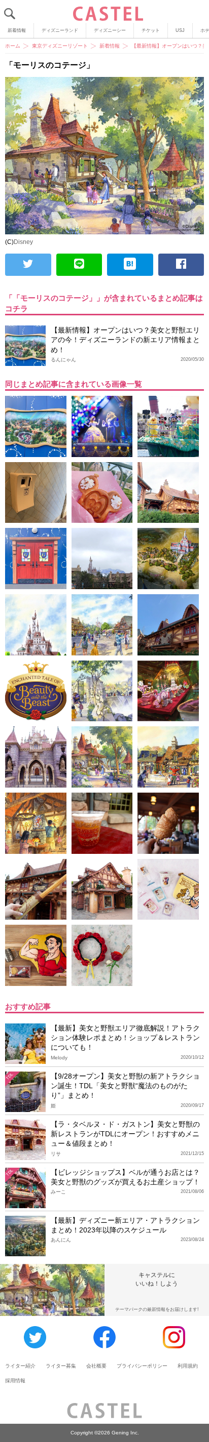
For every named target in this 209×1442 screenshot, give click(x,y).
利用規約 (188, 1366)
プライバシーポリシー (142, 1366)
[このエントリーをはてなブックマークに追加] (130, 265)
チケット (151, 30)
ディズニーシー (110, 30)
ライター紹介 (20, 1366)
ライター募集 (61, 1366)
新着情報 (17, 30)
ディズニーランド (60, 30)
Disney (23, 241)
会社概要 (96, 1366)
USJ (180, 30)
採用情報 (15, 1380)
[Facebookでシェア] (181, 265)
